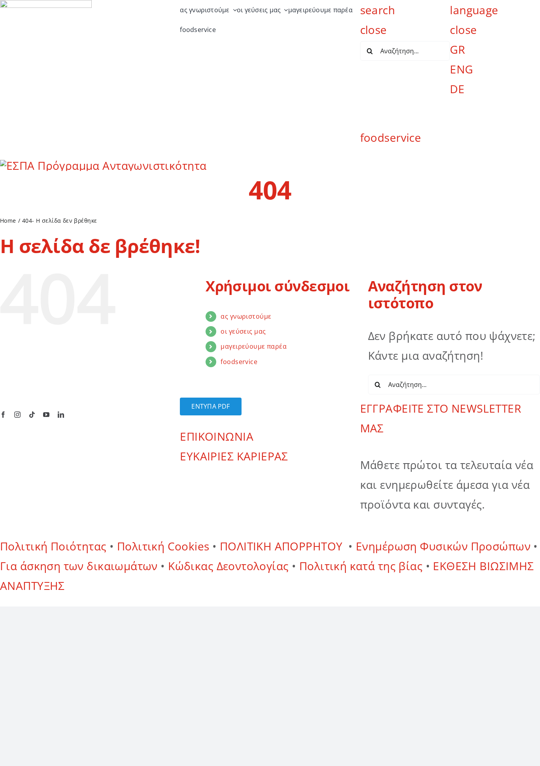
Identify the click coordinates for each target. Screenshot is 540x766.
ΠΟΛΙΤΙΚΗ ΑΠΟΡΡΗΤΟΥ (283, 546)
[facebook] (3, 414)
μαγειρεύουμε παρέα (254, 346)
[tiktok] (32, 414)
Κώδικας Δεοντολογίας (230, 565)
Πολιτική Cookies (163, 546)
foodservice (390, 137)
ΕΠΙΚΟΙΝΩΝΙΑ (216, 436)
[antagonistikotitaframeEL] (103, 165)
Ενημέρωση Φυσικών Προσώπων (443, 546)
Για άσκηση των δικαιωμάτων (79, 565)
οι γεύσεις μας (243, 331)
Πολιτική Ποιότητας (53, 546)
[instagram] (17, 414)
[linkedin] (61, 414)
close (373, 29)
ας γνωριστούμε (246, 316)
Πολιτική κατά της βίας (361, 565)
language (474, 9)
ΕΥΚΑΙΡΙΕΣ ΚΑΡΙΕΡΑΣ (234, 456)
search (377, 9)
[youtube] (46, 414)
